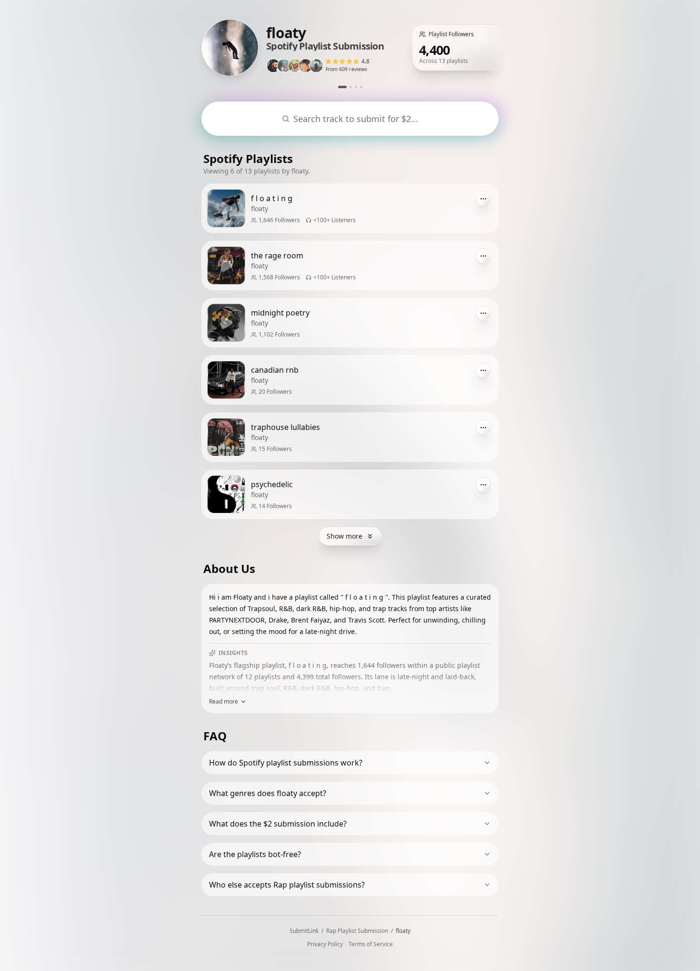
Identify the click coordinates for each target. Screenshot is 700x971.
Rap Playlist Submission (357, 931)
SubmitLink (304, 931)
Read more (223, 701)
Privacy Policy (325, 944)
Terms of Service (371, 944)
